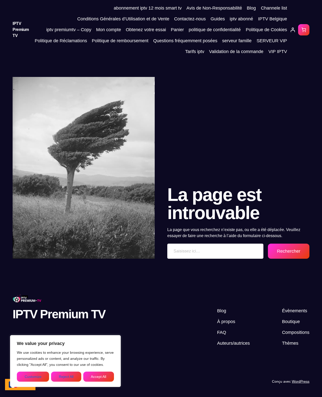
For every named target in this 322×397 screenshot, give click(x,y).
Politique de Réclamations (61, 40)
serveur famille (237, 40)
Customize (33, 377)
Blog (251, 8)
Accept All (98, 377)
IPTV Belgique (272, 18)
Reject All (66, 377)
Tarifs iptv (194, 51)
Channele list (274, 8)
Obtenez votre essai (146, 29)
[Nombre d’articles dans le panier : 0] (303, 29)
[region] (65, 361)
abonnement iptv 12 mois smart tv (148, 8)
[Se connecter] (292, 29)
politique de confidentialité (215, 29)
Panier (177, 29)
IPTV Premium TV (21, 29)
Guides (218, 18)
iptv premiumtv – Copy (68, 29)
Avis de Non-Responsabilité (214, 8)
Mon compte (108, 29)
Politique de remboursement (120, 40)
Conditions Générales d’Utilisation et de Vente (123, 18)
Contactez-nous (190, 18)
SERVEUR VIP (272, 40)
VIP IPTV (277, 51)
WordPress (300, 381)
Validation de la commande (236, 51)
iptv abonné (241, 18)
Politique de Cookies (266, 29)
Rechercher (288, 251)
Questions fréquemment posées (185, 40)
